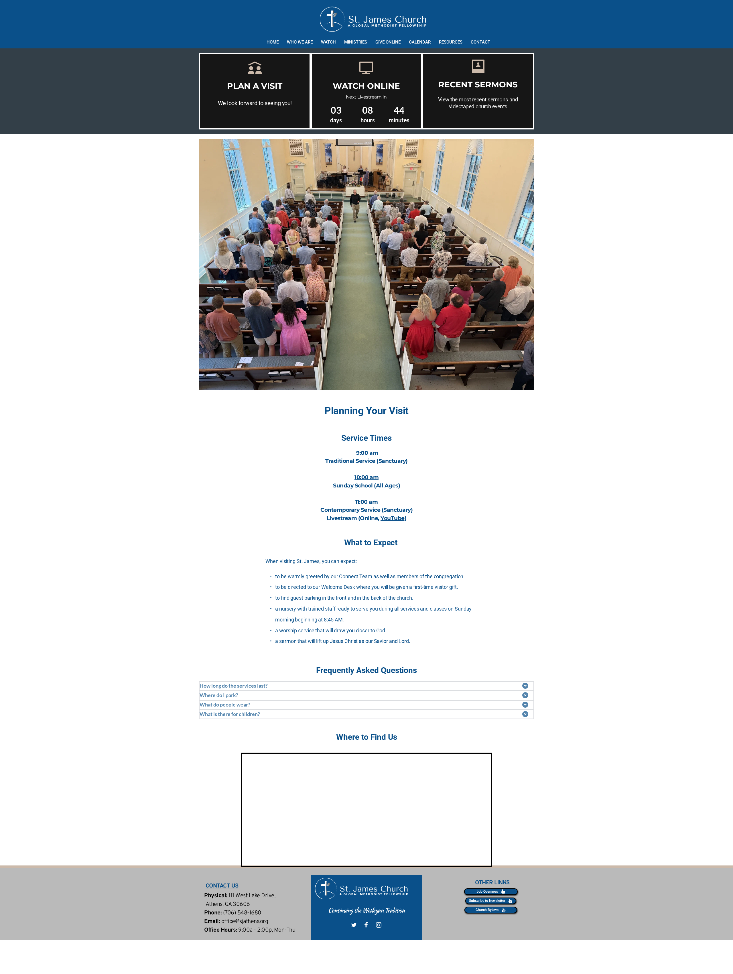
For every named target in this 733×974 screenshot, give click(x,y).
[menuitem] (273, 42)
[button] (366, 686)
